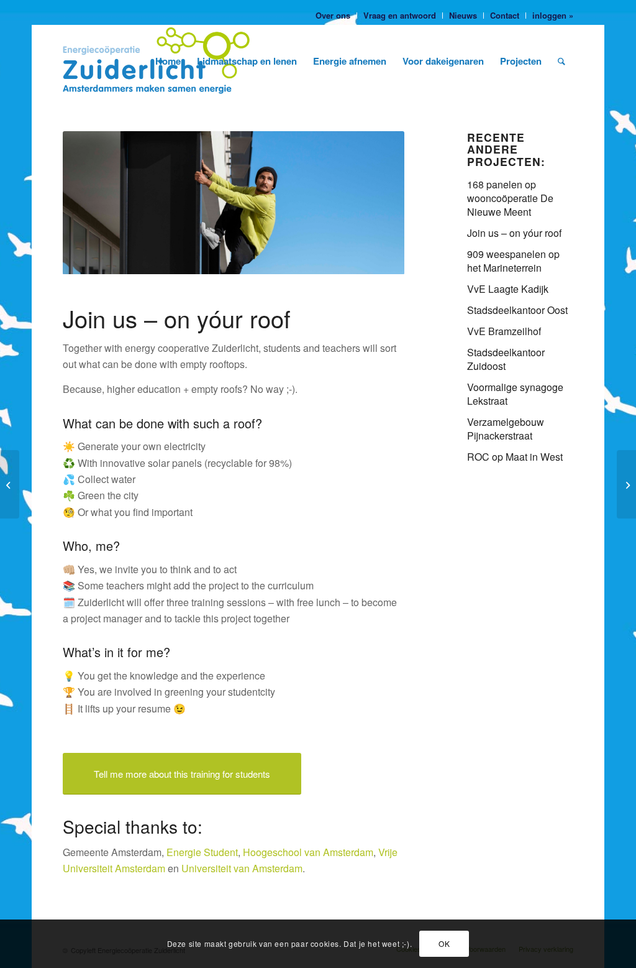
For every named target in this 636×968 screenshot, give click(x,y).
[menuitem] (333, 15)
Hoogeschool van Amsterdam (308, 852)
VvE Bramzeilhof (504, 331)
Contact (504, 15)
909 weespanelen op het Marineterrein (513, 261)
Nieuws (463, 15)
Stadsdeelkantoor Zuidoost (506, 359)
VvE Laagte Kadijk (507, 289)
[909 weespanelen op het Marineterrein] (9, 484)
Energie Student (202, 852)
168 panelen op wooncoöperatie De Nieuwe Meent (510, 198)
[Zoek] (561, 60)
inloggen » (552, 15)
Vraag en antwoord (399, 15)
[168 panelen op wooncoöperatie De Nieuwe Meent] (626, 484)
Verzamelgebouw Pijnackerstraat (505, 429)
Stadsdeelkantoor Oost (517, 310)
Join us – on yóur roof (514, 233)
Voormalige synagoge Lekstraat (515, 394)
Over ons (333, 15)
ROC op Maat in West (515, 456)
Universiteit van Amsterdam (241, 868)
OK (444, 943)
